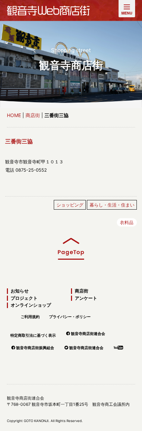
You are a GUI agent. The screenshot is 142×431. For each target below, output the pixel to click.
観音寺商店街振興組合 (35, 347)
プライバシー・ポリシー (70, 316)
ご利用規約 (30, 316)
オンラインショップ (31, 305)
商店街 (33, 115)
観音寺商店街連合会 (88, 333)
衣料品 (126, 222)
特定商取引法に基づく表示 (33, 335)
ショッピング (70, 205)
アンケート (86, 298)
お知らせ (20, 291)
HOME (14, 115)
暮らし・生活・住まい (112, 205)
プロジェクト (24, 298)
